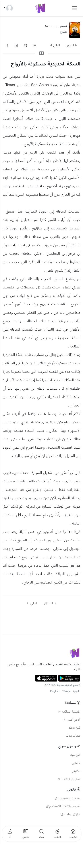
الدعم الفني (73, 720)
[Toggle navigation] (74, 8)
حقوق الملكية (72, 814)
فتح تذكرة (74, 728)
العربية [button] (76, 691)
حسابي (76, 763)
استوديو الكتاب (70, 779)
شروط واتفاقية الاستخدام (64, 806)
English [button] (54, 691)
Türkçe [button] (66, 691)
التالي (56, 45)
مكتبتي (76, 771)
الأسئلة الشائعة (70, 712)
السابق (70, 45)
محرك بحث (73, 736)
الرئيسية (75, 755)
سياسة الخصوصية (69, 798)
